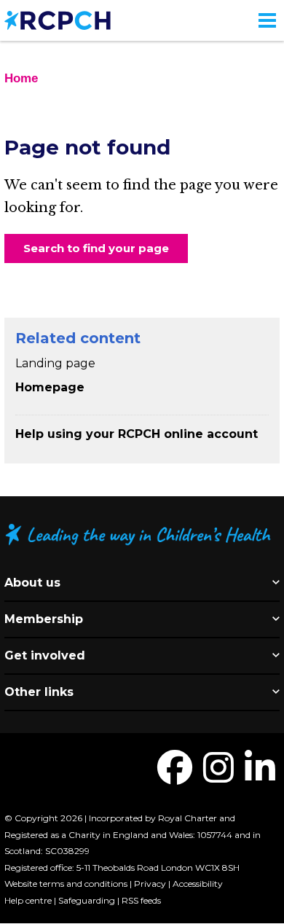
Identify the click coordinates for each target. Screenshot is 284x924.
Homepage (49, 387)
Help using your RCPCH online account (136, 434)
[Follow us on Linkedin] (260, 776)
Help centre (28, 900)
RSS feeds (141, 900)
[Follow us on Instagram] (218, 776)
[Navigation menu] (267, 20)
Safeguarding (86, 900)
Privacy (150, 883)
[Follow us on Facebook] (174, 776)
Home (21, 78)
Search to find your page (96, 248)
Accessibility (198, 883)
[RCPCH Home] (57, 19)
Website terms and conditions (65, 883)
